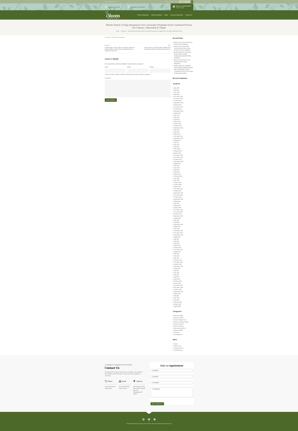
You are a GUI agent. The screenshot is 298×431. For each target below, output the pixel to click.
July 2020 (176, 165)
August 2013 (177, 237)
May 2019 (176, 180)
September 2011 (178, 266)
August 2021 (177, 140)
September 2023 (178, 111)
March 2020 (177, 174)
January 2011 (177, 283)
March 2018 (177, 186)
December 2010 (178, 285)
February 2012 (178, 260)
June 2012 (176, 256)
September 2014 (178, 224)
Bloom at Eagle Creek (180, 320)
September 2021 (178, 138)
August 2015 (177, 218)
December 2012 (178, 249)
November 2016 (178, 195)
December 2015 (178, 209)
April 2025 (176, 94)
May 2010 (176, 300)
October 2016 (177, 197)
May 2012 (176, 258)
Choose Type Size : (170, 1)
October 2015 (177, 214)
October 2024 (178, 100)
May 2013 (176, 241)
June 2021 (176, 144)
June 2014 (176, 228)
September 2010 (178, 291)
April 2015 (176, 222)
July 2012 (176, 254)
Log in (176, 344)
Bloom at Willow (178, 330)
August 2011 (177, 268)
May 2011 (176, 275)
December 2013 (178, 230)
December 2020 (178, 155)
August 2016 (177, 201)
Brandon (122, 37)
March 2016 (177, 205)
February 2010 (178, 302)
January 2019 (177, 182)
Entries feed (177, 346)
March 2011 (177, 279)
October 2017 (177, 191)
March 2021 (177, 149)
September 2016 (178, 199)
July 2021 (176, 142)
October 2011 (177, 264)
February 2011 (178, 281)
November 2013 (178, 233)
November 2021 (178, 136)
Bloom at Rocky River (180, 328)
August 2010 (177, 293)
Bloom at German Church (181, 322)
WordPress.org (178, 350)
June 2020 (177, 167)
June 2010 (176, 298)
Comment (108, 78)
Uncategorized (178, 334)
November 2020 (178, 157)
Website (151, 67)
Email (129, 67)
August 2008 (177, 306)
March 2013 (177, 245)
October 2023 (178, 109)
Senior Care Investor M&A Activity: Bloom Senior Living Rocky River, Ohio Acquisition (182, 48)
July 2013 (176, 239)
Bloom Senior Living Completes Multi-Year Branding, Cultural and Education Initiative (157, 48)
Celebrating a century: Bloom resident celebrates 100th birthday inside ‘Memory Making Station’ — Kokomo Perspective (120, 49)
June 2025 (176, 92)
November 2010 (178, 287)
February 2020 (178, 176)
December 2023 (178, 107)
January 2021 (177, 153)
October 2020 (178, 159)
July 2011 (176, 270)
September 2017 (178, 193)
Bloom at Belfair (178, 315)
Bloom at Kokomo (179, 326)
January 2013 (177, 247)
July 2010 (176, 296)
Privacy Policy (147, 423)
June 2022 (176, 130)
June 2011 (176, 272)
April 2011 (176, 277)
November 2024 (178, 98)
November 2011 (178, 262)
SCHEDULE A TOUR (114, 7)
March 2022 (177, 134)
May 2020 (176, 170)
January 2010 (177, 304)
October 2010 (177, 289)
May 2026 (176, 88)
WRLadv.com (168, 423)
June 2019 (176, 178)
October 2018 (177, 184)
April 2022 (176, 132)
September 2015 (178, 216)
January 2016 (177, 207)
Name (107, 67)
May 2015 (176, 220)
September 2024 (178, 102)
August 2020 (177, 163)
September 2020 (178, 161)
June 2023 (177, 115)
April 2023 (177, 119)
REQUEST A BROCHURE (138, 7)
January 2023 (177, 123)
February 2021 (178, 151)
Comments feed (178, 348)
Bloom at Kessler (179, 324)
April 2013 (176, 243)
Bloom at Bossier (178, 317)
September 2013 (178, 235)
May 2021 (176, 146)
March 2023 (177, 121)
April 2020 (177, 172)
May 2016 (176, 203)
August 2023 (177, 113)
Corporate (114, 37)
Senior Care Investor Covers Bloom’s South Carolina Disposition (182, 61)
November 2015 (178, 212)
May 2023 (176, 117)
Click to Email (123, 388)
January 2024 (177, 104)
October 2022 (178, 125)
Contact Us (188, 15)
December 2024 (178, 96)
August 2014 (177, 226)
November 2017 (178, 188)
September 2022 (178, 128)
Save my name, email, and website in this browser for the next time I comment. (128, 74)
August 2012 (177, 251)
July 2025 (176, 90)
